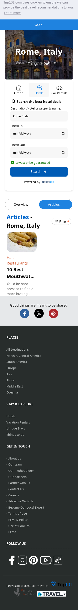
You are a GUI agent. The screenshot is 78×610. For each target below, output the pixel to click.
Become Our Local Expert (26, 507)
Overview (21, 204)
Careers (13, 495)
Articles (54, 204)
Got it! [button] (39, 24)
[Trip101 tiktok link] (58, 560)
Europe (11, 368)
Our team (15, 464)
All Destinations (17, 349)
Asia (9, 374)
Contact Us (16, 489)
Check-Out (17, 145)
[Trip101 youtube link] (45, 560)
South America (16, 362)
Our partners (17, 477)
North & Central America (23, 356)
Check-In (16, 126)
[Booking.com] (48, 182)
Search (36, 171)
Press (12, 532)
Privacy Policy (17, 520)
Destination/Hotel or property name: (35, 108)
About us (14, 458)
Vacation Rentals (18, 422)
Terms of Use (17, 513)
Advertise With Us (20, 501)
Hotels (53, 62)
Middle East (14, 386)
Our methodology (20, 471)
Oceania (12, 392)
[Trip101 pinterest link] (33, 560)
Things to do (15, 435)
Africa (10, 380)
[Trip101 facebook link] (11, 560)
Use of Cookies (19, 526)
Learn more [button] (12, 13)
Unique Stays (15, 428)
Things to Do (38, 63)
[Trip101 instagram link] (22, 560)
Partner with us (19, 483)
